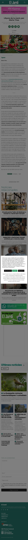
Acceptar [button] (15, 270)
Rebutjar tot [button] (21, 270)
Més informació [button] (8, 270)
